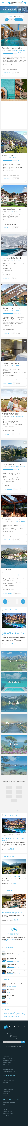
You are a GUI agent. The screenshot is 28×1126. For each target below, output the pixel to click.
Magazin (5, 1085)
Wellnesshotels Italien (7, 1111)
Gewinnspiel (5, 1067)
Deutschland (22, 50)
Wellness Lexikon (6, 1065)
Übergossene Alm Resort (12, 464)
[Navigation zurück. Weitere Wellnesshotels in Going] (5, 601)
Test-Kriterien (5, 1078)
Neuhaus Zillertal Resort (11, 258)
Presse (4, 1054)
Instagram (14, 1036)
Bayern (15, 50)
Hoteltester (5, 1082)
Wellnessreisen (14, 1016)
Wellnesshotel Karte (7, 1056)
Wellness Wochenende (9, 1013)
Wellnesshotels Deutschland (9, 1102)
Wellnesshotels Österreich (8, 1107)
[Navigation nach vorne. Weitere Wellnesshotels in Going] (23, 601)
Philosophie (5, 1093)
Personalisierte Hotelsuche (8, 1060)
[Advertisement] (14, 115)
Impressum (5, 1071)
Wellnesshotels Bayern (8, 1105)
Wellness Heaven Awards (8, 1089)
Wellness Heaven (6, 1091)
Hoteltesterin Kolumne (8, 1087)
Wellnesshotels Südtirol (8, 1113)
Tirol (9, 157)
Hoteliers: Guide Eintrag (8, 1069)
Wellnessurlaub (20, 1013)
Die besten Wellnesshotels (8, 1058)
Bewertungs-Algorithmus (8, 1080)
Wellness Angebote (7, 1062)
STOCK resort (7, 570)
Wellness (5, 1016)
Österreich (15, 157)
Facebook (17, 1034)
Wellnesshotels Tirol (7, 1109)
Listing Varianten (6, 1095)
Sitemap (4, 1118)
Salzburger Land (13, 466)
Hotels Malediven (6, 1115)
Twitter (10, 1034)
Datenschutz (12, 1071)
